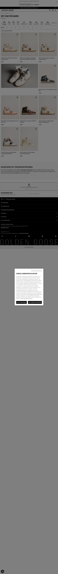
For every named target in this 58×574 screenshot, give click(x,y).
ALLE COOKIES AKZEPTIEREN (35, 302)
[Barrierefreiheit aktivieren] (2, 571)
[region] (28, 287)
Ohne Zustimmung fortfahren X (36, 270)
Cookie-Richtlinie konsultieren (26, 298)
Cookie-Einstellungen (21, 302)
